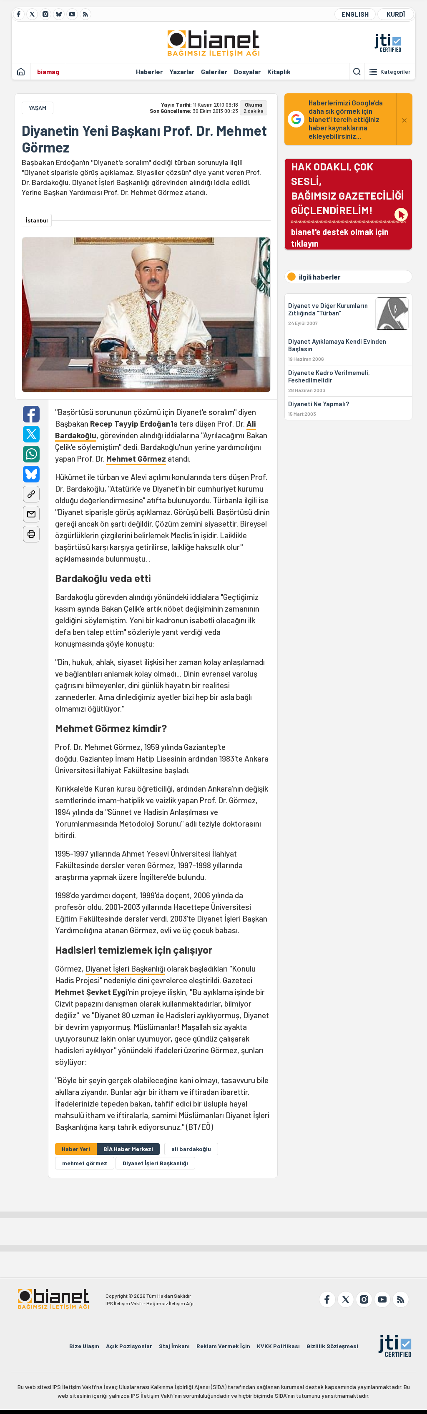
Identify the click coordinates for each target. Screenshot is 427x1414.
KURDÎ (396, 14)
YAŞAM (37, 107)
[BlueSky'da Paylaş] (31, 474)
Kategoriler (395, 72)
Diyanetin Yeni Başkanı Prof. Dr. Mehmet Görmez (144, 138)
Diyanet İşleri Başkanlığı (125, 968)
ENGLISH (355, 14)
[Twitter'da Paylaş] (31, 434)
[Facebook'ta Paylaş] (31, 414)
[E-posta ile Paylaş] (31, 514)
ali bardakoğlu (191, 1148)
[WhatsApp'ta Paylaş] (31, 454)
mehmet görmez (84, 1163)
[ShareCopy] (31, 494)
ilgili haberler (320, 276)
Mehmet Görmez (136, 458)
